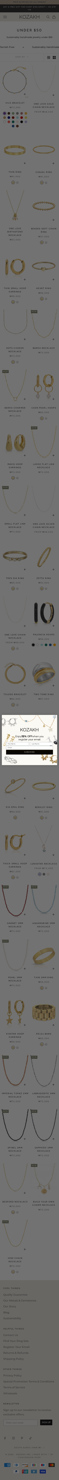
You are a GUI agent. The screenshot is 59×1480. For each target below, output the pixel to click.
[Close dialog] (54, 717)
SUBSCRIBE (29, 752)
